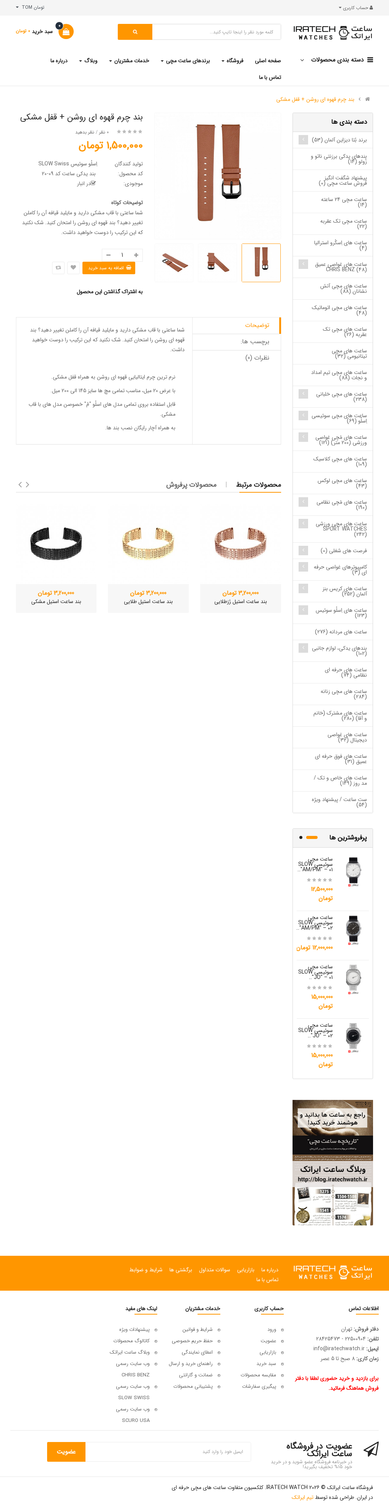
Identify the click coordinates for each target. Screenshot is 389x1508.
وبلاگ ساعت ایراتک (130, 1352)
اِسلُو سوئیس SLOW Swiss (67, 164)
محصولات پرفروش (191, 484)
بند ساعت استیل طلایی (148, 601)
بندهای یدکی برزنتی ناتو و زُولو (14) (339, 159)
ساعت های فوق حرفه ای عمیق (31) (341, 759)
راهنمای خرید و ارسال (191, 1364)
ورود (271, 1330)
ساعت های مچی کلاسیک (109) (340, 461)
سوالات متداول (214, 1270)
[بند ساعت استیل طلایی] (148, 544)
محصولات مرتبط (258, 484)
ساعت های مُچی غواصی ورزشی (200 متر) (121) (341, 440)
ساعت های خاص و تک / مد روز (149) (340, 780)
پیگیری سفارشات (259, 1386)
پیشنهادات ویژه (134, 1330)
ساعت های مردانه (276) (341, 632)
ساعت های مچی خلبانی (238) (341, 397)
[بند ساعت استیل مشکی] (56, 544)
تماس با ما (267, 1280)
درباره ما (269, 1270)
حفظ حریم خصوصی (192, 1341)
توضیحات (257, 325)
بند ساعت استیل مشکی (56, 601)
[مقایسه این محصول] (58, 268)
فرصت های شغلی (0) (344, 551)
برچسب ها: (255, 341)
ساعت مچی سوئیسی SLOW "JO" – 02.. (315, 1030)
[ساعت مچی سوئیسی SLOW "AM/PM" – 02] (353, 929)
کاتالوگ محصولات (131, 1341)
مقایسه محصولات (258, 1375)
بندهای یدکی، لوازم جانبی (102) (339, 651)
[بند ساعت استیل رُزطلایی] (240, 544)
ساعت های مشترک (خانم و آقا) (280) (340, 716)
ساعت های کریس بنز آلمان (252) (345, 591)
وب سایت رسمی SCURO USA (133, 1415)
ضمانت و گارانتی (196, 1375)
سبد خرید (266, 1364)
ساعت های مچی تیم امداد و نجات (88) (339, 375)
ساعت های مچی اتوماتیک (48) (339, 310)
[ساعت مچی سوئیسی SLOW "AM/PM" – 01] (353, 871)
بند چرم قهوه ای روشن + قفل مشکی (315, 99)
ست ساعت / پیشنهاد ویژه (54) (339, 802)
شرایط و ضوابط (146, 1270)
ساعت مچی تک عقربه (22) (343, 224)
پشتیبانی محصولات (193, 1386)
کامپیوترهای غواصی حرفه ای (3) (340, 569)
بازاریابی (246, 1270)
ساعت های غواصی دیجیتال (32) (347, 737)
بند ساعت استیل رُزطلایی (240, 601)
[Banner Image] (333, 1163)
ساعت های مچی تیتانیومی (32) (349, 353)
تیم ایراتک (302, 1497)
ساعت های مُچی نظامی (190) (341, 505)
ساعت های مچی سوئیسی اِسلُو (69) (339, 418)
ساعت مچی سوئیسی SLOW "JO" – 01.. (315, 972)
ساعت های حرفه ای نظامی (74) (346, 672)
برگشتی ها (180, 1270)
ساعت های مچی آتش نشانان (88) (343, 288)
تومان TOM (31, 7)
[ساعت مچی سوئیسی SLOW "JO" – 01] (353, 979)
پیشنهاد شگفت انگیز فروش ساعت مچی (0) (343, 180)
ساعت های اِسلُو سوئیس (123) (341, 613)
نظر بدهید (84, 132)
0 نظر (104, 132)
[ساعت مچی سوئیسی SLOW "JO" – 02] (353, 1037)
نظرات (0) (257, 358)
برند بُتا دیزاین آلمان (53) (339, 140)
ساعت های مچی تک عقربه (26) (345, 332)
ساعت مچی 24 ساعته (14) (344, 202)
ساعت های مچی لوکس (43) (342, 483)
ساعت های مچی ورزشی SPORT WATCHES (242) (341, 529)
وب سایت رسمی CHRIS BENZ (133, 1369)
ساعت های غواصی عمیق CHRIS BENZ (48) (341, 267)
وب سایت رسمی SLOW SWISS (133, 1392)
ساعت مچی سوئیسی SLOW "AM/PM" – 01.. (315, 864)
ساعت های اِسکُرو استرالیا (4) (340, 245)
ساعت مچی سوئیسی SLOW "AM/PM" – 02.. (314, 922)
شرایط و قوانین (198, 1330)
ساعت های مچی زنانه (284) (344, 694)
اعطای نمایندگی (197, 1352)
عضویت (268, 1341)
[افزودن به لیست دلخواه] (73, 268)
